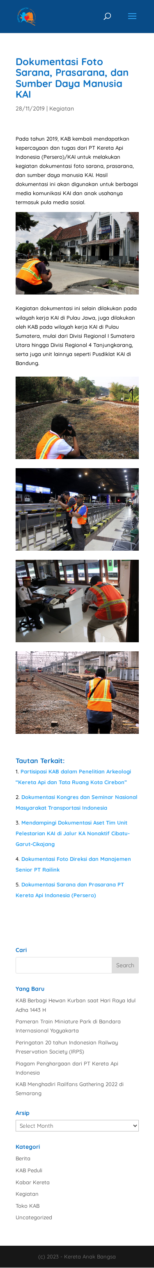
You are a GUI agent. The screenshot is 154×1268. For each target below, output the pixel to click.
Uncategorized (34, 1217)
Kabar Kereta (33, 1182)
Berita (23, 1158)
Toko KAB (27, 1205)
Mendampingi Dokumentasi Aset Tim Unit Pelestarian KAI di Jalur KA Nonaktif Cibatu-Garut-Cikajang (73, 833)
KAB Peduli (29, 1170)
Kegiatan (61, 108)
